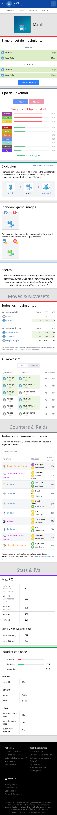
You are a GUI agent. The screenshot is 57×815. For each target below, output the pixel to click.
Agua (7, 139)
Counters (33, 10)
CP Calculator (36, 764)
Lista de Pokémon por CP (16, 758)
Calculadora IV (36, 751)
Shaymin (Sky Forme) (16, 545)
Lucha (7, 127)
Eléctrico (7, 121)
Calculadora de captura (40, 758)
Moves (21, 10)
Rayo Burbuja (12, 332)
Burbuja (8, 52)
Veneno (7, 113)
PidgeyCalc (35, 761)
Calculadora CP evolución (41, 754)
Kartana (10, 484)
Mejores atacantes (13, 751)
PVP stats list (10, 764)
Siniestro (7, 146)
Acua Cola (9, 58)
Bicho (7, 131)
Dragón (7, 150)
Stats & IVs (46, 10)
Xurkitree (11, 493)
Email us (12, 778)
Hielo (7, 143)
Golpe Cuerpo (12, 340)
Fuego (7, 135)
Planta (7, 117)
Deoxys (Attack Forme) (17, 466)
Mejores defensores (13, 754)
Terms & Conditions (13, 794)
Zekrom (10, 521)
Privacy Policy (11, 784)
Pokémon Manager (38, 767)
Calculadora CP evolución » (43, 165)
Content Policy (11, 787)
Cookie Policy (10, 791)
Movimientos (10, 761)
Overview (10, 10)
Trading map (35, 770)
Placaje (9, 316)
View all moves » (28, 82)
